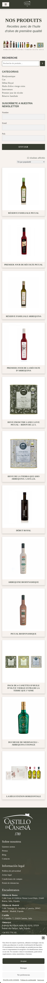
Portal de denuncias (10, 883)
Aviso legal (7, 875)
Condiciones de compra (12, 879)
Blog (4, 855)
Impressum (40, 980)
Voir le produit (24, 189)
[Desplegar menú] (5, 4)
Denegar (23, 968)
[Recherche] (42, 63)
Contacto (6, 859)
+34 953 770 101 (9, 932)
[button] (43, 938)
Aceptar (23, 961)
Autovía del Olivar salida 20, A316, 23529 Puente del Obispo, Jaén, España (20, 925)
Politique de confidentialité (28, 980)
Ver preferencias (23, 975)
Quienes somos (8, 847)
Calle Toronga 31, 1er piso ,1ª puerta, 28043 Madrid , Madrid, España (21, 908)
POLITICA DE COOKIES (11, 980)
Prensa (5, 851)
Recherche (9, 57)
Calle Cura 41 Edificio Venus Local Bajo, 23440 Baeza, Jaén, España (23, 898)
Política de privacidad (11, 871)
